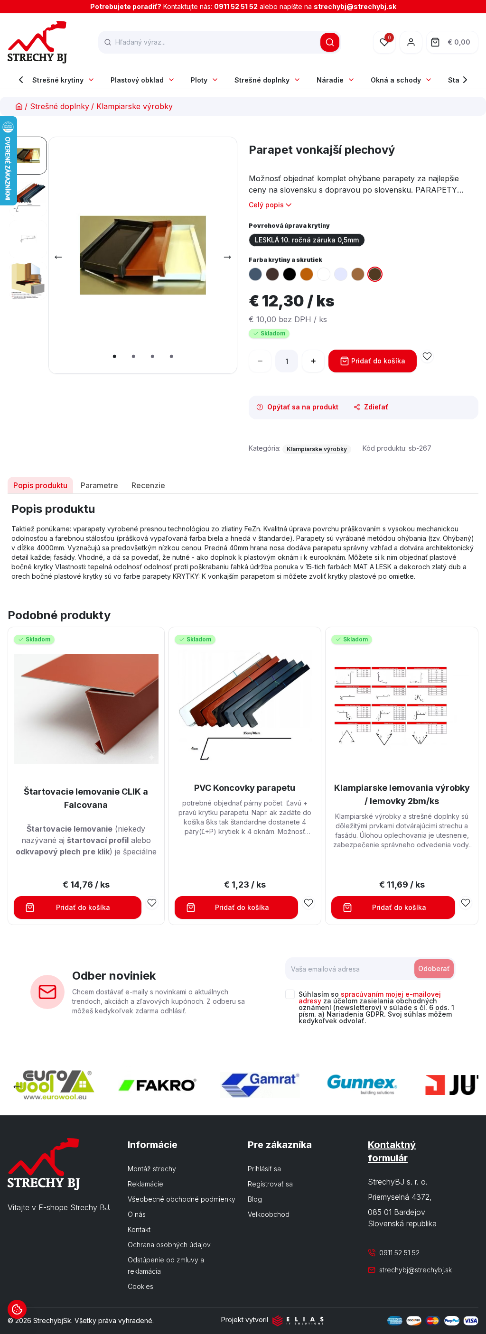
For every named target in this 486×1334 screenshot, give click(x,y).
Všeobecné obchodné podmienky (181, 1199)
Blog (255, 1199)
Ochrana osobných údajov (169, 1245)
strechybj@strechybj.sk (355, 6)
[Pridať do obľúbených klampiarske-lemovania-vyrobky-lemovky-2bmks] (465, 902)
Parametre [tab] (99, 485)
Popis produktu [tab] (40, 485)
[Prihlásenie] (411, 42)
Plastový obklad (137, 80)
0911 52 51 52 (236, 6)
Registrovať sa (270, 1184)
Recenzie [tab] (148, 485)
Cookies (140, 1286)
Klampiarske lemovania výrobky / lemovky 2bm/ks (402, 794)
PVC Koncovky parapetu (244, 788)
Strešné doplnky (262, 80)
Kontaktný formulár (392, 1151)
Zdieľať (376, 407)
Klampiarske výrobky (134, 106)
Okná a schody (396, 80)
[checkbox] (290, 994)
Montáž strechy (152, 1169)
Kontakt (139, 1229)
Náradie (330, 80)
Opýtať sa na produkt (302, 407)
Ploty (199, 80)
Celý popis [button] (266, 205)
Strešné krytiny (58, 80)
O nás (137, 1214)
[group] (363, 240)
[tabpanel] (243, 541)
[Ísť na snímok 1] (28, 156)
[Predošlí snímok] (58, 257)
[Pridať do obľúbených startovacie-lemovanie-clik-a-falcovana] (152, 902)
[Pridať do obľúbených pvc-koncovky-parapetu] (308, 902)
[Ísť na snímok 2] (28, 197)
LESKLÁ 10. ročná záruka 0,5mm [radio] (307, 240)
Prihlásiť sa (264, 1169)
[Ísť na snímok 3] (28, 239)
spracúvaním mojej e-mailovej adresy (370, 997)
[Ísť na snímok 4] (28, 281)
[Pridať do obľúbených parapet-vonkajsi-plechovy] (427, 356)
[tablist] (243, 485)
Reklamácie (145, 1184)
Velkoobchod (269, 1214)
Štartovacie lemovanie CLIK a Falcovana (86, 798)
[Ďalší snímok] (227, 257)
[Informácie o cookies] (17, 1309)
